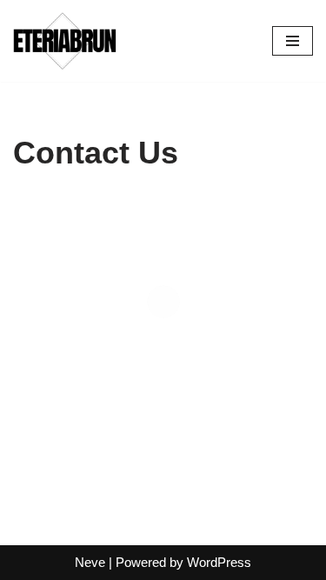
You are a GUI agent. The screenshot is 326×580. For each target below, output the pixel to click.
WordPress (219, 562)
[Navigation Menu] (292, 41)
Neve (90, 562)
